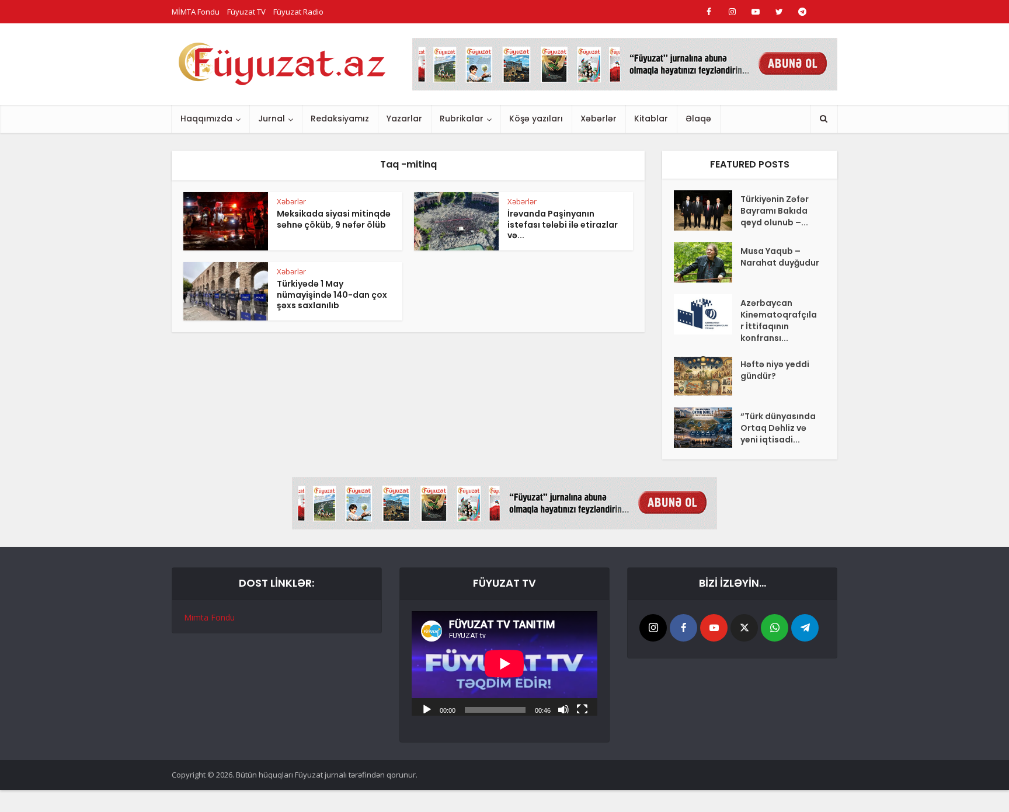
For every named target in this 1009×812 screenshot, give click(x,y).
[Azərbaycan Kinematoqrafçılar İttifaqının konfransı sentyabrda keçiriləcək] (707, 314)
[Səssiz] (563, 708)
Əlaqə (698, 118)
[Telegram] (805, 628)
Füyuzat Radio (298, 11)
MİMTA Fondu (196, 11)
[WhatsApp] (774, 628)
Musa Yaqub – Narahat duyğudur (779, 257)
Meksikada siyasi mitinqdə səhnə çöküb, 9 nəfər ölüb (334, 219)
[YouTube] (714, 628)
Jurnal (271, 118)
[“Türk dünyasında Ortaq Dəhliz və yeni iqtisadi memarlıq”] (707, 427)
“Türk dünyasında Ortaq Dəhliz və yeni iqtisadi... (778, 427)
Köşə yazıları (536, 118)
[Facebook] (683, 628)
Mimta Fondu (209, 617)
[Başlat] (427, 708)
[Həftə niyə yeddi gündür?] (707, 376)
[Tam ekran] (582, 708)
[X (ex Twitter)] (744, 628)
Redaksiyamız (340, 118)
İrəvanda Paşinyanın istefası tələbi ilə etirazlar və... (562, 225)
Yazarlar (404, 118)
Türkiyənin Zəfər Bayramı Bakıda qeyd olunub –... (774, 210)
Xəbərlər (598, 118)
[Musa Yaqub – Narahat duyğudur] (707, 262)
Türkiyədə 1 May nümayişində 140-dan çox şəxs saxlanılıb (332, 295)
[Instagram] (653, 628)
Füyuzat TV (246, 11)
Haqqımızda (206, 118)
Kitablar (651, 118)
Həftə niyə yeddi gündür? (774, 370)
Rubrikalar (461, 118)
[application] (504, 663)
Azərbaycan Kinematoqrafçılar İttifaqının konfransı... (778, 320)
